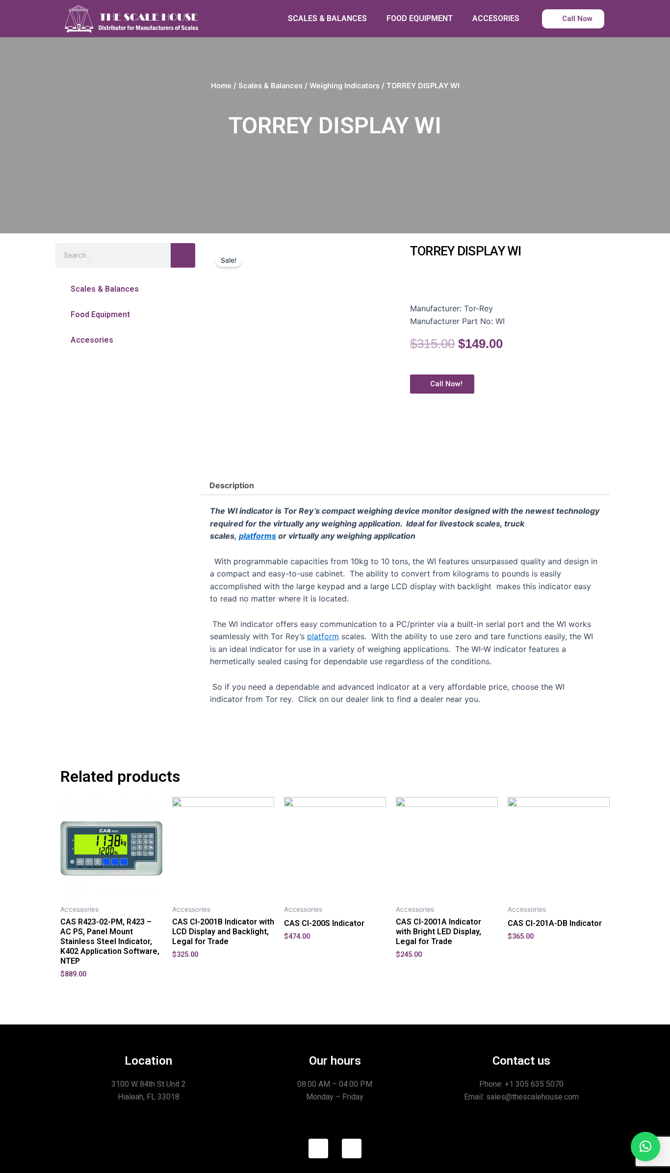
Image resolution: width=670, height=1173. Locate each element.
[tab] (231, 485)
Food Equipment (100, 314)
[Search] (183, 255)
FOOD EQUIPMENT (420, 18)
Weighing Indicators (344, 85)
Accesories (92, 340)
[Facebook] (318, 1148)
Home (221, 85)
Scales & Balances (270, 85)
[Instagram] (351, 1148)
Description (231, 485)
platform (323, 636)
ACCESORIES (495, 18)
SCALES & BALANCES (327, 18)
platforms (257, 536)
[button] (125, 288)
